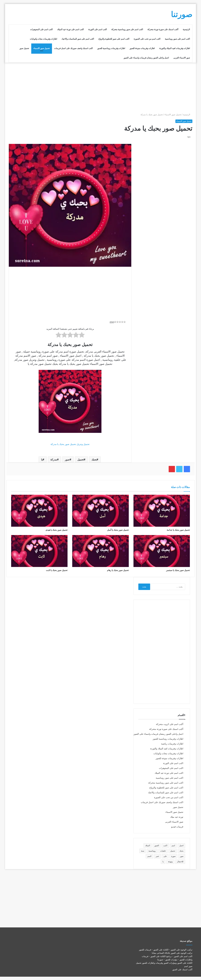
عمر (157, 856)
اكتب (165, 845)
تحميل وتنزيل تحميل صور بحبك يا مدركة (70, 444)
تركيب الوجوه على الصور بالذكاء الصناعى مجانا (172, 953)
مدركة (53, 459)
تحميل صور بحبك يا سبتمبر (178, 570)
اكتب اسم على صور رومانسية (177, 38)
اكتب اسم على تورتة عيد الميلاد (70, 29)
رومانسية (152, 851)
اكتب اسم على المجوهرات (41, 29)
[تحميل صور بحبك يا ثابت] (39, 551)
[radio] (82, 335)
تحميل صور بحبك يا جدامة (178, 529)
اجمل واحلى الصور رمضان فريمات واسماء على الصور (146, 57)
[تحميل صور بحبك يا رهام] (100, 551)
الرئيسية (186, 29)
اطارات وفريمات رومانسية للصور (111, 48)
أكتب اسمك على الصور (182, 969)
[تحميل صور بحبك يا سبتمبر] (161, 551)
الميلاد (147, 845)
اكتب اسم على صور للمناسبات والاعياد (78, 38)
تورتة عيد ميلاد (176, 817)
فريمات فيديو (177, 826)
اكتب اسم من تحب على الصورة (147, 38)
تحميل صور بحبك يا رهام (118, 570)
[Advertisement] (100, 88)
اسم (173, 845)
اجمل (181, 845)
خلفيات (163, 851)
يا (42, 459)
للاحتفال (180, 861)
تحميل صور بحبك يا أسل (118, 529)
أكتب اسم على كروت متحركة (169, 724)
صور (67, 459)
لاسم (149, 856)
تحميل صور (24, 48)
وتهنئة (170, 861)
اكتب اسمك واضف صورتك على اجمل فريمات (73, 48)
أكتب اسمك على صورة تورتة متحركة (162, 29)
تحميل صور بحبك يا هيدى (57, 529)
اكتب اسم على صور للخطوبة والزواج (113, 38)
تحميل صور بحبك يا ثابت (57, 570)
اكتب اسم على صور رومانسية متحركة (127, 29)
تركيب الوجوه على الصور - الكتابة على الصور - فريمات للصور (165, 949)
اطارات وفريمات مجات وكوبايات (43, 38)
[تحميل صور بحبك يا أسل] (100, 511)
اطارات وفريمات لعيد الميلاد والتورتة (174, 48)
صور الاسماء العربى (181, 57)
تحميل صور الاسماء (41, 48)
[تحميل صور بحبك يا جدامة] (161, 511)
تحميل (80, 459)
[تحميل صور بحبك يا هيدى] (39, 511)
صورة (173, 856)
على (165, 856)
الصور (156, 845)
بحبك (94, 459)
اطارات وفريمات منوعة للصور (142, 48)
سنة (142, 851)
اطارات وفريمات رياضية (172, 743)
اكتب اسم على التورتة (97, 29)
